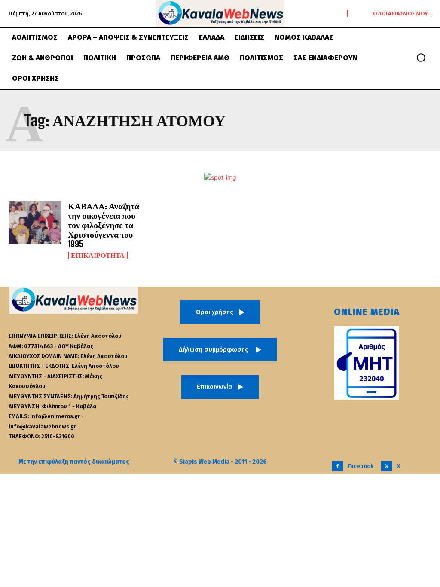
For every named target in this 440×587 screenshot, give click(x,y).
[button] (421, 57)
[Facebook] (337, 466)
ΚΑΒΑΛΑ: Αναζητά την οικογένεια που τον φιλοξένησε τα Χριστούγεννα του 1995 (103, 225)
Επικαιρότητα (98, 255)
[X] (386, 466)
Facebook (360, 466)
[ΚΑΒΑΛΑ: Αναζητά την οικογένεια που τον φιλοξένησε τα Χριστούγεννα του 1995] (35, 222)
